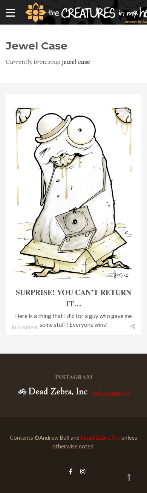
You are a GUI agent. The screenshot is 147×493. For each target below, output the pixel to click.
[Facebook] (70, 471)
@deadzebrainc (111, 393)
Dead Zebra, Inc (100, 437)
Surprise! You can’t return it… (73, 298)
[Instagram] (81, 471)
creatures (28, 327)
